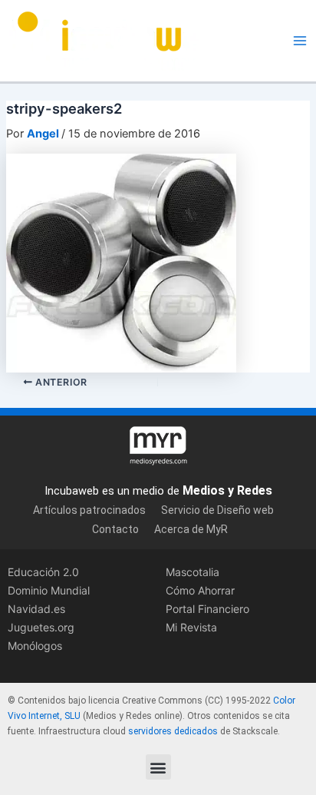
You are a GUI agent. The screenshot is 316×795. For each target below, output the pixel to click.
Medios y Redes (227, 490)
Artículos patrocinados (89, 510)
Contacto (115, 529)
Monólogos (35, 645)
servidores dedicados (173, 731)
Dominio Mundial (49, 590)
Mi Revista (191, 627)
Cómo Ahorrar (200, 590)
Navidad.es (36, 608)
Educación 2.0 (43, 571)
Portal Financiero (207, 608)
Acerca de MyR (191, 529)
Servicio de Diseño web (217, 510)
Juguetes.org (41, 627)
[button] (158, 767)
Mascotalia (192, 571)
